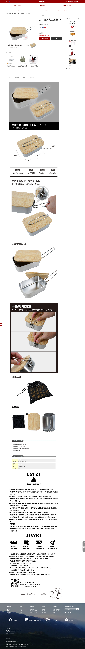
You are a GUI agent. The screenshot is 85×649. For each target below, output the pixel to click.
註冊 (72, 1)
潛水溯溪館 (47, 9)
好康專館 (28, 9)
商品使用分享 (17, 77)
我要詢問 (31, 77)
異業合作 (43, 609)
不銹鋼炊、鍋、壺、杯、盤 (25, 13)
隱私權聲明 (9, 613)
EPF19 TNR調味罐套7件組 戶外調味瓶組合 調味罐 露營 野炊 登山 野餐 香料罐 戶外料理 (33, 66)
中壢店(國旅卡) (33, 609)
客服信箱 (20, 610)
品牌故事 (9, 610)
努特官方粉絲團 (56, 610)
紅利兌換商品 (21, 613)
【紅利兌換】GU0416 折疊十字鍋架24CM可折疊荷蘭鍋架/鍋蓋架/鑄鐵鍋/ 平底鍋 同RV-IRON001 (72, 25)
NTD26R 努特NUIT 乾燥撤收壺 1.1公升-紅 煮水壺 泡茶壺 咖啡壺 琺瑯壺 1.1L (72, 53)
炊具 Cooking (16, 13)
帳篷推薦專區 (19, 9)
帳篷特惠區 (69, 5)
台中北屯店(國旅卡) (33, 610)
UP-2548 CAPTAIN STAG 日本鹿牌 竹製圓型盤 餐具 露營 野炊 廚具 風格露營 (72, 35)
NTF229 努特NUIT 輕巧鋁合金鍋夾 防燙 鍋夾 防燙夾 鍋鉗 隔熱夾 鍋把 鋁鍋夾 (11, 66)
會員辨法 (9, 612)
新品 (44, 5)
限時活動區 (19, 5)
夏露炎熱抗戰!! (10, 9)
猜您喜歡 (68, 18)
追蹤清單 (75, 1)
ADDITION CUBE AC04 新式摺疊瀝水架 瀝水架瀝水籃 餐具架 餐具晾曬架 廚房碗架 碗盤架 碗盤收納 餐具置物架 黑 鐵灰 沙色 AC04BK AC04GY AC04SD (72, 63)
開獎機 (54, 612)
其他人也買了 (9, 52)
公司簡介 (9, 609)
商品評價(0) (24, 77)
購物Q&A (20, 609)
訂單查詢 (20, 612)
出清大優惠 (66, 9)
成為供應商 (44, 612)
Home (7, 13)
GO (77, 609)
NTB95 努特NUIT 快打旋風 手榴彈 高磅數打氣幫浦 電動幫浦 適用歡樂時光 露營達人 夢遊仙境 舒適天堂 (22, 66)
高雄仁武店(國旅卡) (33, 612)
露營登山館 (38, 9)
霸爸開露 (56, 9)
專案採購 (43, 610)
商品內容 (9, 77)
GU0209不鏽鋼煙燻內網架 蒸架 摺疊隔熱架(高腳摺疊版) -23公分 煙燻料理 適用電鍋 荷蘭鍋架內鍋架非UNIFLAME (72, 44)
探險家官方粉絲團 (56, 609)
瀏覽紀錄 (68, 68)
